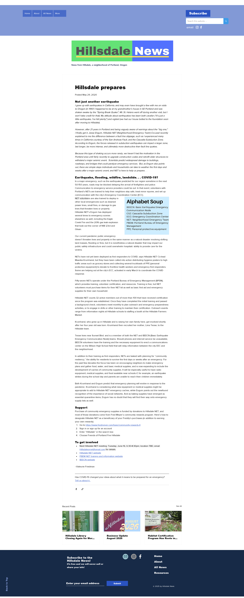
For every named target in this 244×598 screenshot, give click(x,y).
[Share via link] (82, 489)
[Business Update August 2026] (122, 521)
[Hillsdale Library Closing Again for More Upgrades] (80, 521)
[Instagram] (197, 27)
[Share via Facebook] (76, 489)
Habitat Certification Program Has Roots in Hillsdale (161, 537)
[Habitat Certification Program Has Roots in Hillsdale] (163, 521)
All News (160, 567)
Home (158, 556)
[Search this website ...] (225, 21)
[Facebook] (201, 27)
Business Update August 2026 (117, 537)
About (158, 561)
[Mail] (125, 556)
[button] (198, 13)
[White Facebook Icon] (140, 556)
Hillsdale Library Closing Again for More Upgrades (79, 537)
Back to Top (7, 584)
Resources (161, 572)
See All (179, 506)
